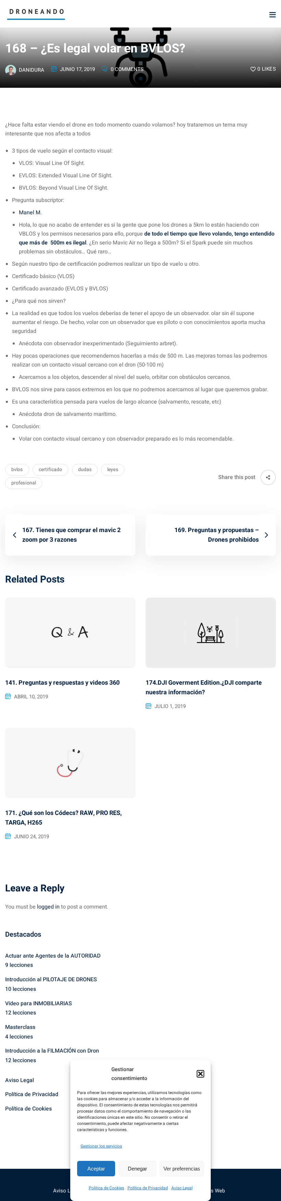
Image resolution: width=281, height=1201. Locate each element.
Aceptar (96, 1169)
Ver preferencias (181, 1169)
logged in (48, 907)
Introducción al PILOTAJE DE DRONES (51, 979)
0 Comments (127, 69)
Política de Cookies (106, 1188)
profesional (23, 483)
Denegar (137, 1169)
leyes (112, 469)
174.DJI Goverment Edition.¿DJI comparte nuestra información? (204, 687)
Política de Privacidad (147, 1188)
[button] (200, 1073)
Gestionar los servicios (101, 1146)
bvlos (17, 469)
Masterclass (20, 1027)
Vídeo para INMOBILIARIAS (38, 1003)
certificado (50, 469)
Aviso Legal (182, 1188)
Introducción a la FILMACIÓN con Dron (52, 1051)
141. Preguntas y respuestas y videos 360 (62, 682)
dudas (85, 469)
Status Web (212, 1190)
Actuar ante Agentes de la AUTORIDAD (52, 956)
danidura (31, 70)
